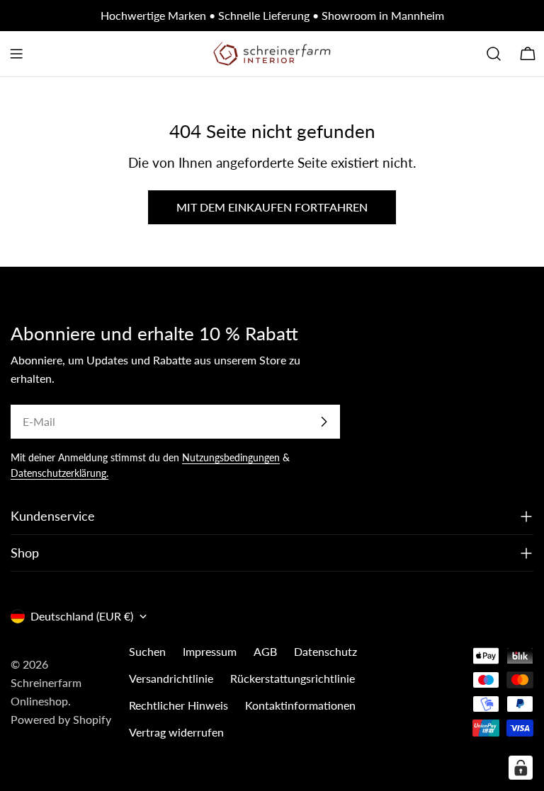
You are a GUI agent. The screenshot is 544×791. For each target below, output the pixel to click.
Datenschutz (325, 651)
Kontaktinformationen (300, 705)
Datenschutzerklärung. (59, 473)
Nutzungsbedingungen (231, 457)
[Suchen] (494, 54)
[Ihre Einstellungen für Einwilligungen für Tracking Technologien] (521, 768)
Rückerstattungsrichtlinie (292, 678)
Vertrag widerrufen (176, 732)
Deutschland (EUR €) (81, 616)
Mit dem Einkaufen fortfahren (272, 207)
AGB (265, 651)
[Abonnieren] (324, 422)
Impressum (210, 651)
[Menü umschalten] (16, 54)
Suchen (147, 651)
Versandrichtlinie (171, 678)
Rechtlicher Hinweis (178, 705)
